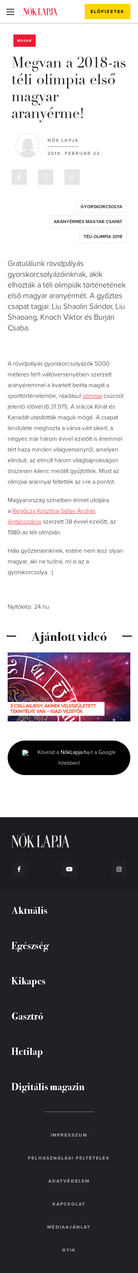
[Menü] (10, 11)
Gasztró (27, 1016)
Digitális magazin (48, 1086)
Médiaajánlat (68, 1227)
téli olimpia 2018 (103, 236)
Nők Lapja (40, 11)
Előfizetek (107, 11)
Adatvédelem (69, 1181)
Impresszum (69, 1135)
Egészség (30, 945)
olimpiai (92, 396)
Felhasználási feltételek (69, 1158)
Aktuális (30, 910)
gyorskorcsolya (101, 206)
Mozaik (24, 41)
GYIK (69, 1250)
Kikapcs (29, 980)
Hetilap (27, 1051)
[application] (69, 686)
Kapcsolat (69, 1204)
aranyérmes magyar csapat (88, 221)
